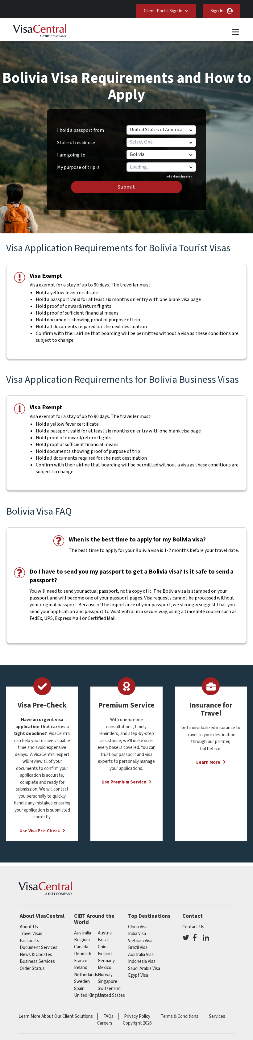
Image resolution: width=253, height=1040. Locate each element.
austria (105, 933)
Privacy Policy (137, 1016)
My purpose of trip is (78, 165)
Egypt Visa (138, 975)
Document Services (38, 947)
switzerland (109, 988)
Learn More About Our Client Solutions (56, 1016)
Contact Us (193, 927)
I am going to (71, 155)
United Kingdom (89, 995)
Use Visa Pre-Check (39, 831)
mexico (104, 967)
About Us (29, 927)
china (103, 947)
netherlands (86, 974)
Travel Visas (31, 933)
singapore (107, 981)
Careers (104, 1023)
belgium (82, 940)
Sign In (216, 11)
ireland (80, 967)
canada (81, 947)
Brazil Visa (137, 947)
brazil (103, 940)
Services (217, 1016)
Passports (29, 941)
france (80, 961)
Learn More (208, 762)
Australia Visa (141, 954)
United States (111, 995)
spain (79, 988)
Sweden (82, 981)
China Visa (137, 927)
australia (82, 933)
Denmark (82, 953)
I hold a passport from (80, 130)
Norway (105, 974)
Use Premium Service (124, 782)
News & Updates (36, 954)
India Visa (137, 933)
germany (106, 961)
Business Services (37, 961)
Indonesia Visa (142, 961)
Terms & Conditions (179, 1016)
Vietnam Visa (140, 941)
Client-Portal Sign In (163, 11)
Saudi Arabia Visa (144, 968)
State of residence (76, 142)
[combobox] (161, 167)
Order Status (32, 968)
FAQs (108, 1016)
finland (105, 953)
